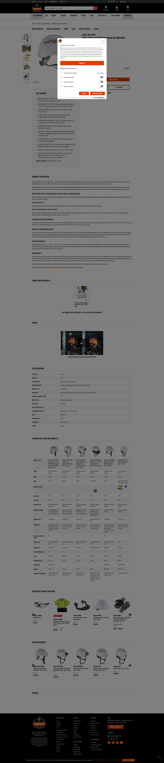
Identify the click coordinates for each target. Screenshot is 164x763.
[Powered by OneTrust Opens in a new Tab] (99, 98)
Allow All (82, 63)
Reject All (84, 93)
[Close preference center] (103, 41)
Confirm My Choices (97, 93)
